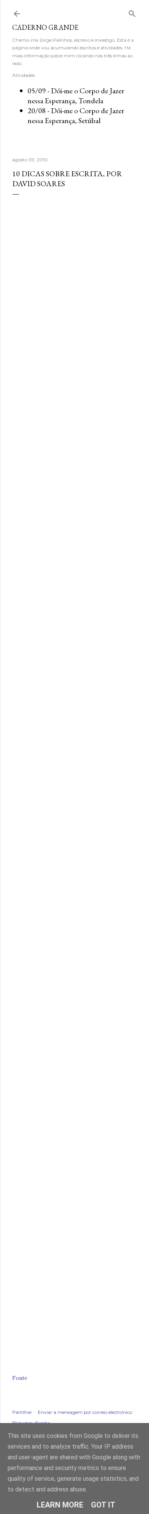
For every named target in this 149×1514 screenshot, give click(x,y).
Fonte (20, 1377)
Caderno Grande (45, 27)
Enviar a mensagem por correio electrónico (85, 1412)
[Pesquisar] (132, 12)
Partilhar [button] (22, 1412)
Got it (103, 1504)
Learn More (60, 1504)
